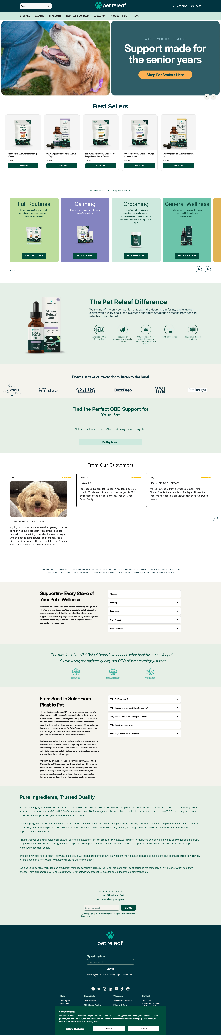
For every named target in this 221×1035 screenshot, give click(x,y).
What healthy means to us (121, 725)
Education (100, 15)
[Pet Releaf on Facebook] (93, 989)
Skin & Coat (115, 619)
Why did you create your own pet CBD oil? (128, 716)
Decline (143, 1028)
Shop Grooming (136, 255)
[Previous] (206, 96)
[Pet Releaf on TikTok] (122, 989)
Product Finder (119, 15)
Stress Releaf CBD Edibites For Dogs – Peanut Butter (139, 155)
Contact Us (146, 1000)
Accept (109, 1028)
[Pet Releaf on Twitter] (99, 989)
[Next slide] (207, 269)
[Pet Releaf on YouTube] (116, 989)
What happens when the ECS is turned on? (129, 707)
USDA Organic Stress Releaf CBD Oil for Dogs (61, 155)
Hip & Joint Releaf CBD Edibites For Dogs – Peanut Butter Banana (99, 155)
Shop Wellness (187, 255)
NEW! (136, 15)
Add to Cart (23, 165)
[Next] (213, 96)
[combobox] (36, 6)
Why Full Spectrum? (119, 699)
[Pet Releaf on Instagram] (104, 989)
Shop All (25, 15)
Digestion (114, 611)
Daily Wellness (116, 628)
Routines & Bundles (77, 15)
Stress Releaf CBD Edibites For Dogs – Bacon (22, 155)
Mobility (113, 602)
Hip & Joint (55, 15)
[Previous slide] (198, 269)
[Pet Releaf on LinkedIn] (110, 989)
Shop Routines (34, 255)
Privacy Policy (93, 1021)
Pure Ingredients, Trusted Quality (124, 733)
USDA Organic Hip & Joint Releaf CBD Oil (178, 155)
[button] (10, 270)
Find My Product (110, 442)
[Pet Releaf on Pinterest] (128, 989)
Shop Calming (85, 255)
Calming (39, 15)
